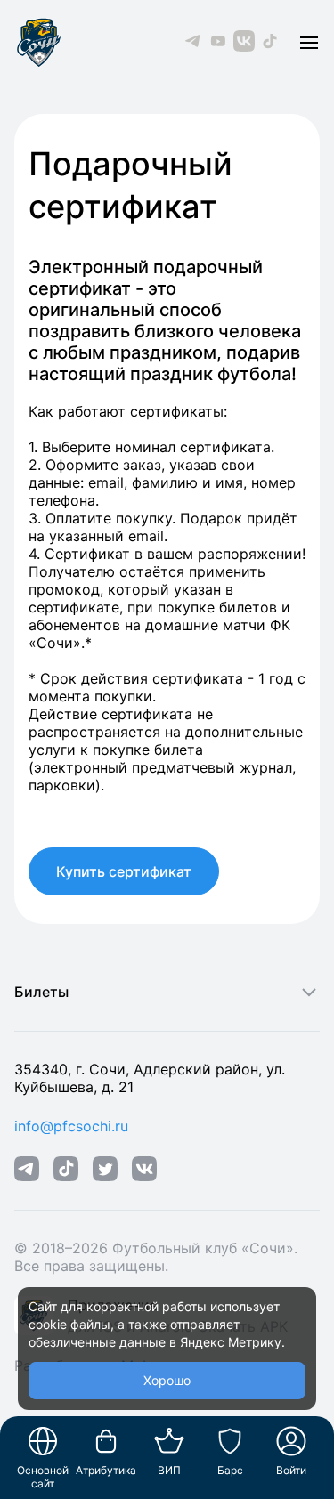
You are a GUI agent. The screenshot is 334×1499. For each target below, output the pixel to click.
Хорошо (167, 1380)
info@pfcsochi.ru (71, 1126)
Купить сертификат (123, 871)
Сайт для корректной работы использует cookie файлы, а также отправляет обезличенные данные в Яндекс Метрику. (157, 1324)
